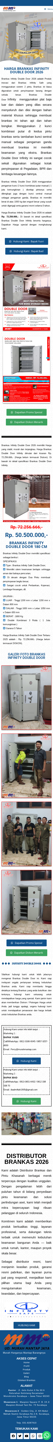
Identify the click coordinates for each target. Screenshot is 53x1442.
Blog (26, 1377)
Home (27, 1362)
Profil (26, 1366)
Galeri (26, 1373)
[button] (5, 1308)
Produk (26, 1369)
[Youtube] (26, 1436)
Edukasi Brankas (26, 1380)
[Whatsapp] (33, 1436)
